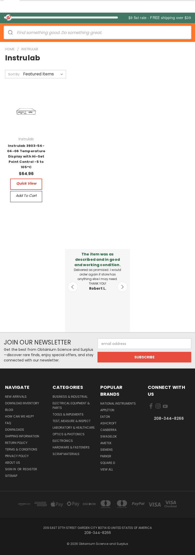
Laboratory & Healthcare (74, 427)
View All (106, 469)
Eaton (105, 416)
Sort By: (14, 74)
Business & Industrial (70, 396)
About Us (12, 462)
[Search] (10, 32)
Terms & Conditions (21, 449)
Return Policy (16, 443)
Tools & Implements (68, 414)
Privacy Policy (17, 456)
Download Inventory (22, 403)
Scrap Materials (66, 454)
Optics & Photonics (69, 434)
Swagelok (108, 436)
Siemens (106, 449)
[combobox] (104, 32)
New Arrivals (16, 396)
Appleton (107, 410)
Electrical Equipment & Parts (71, 405)
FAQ (8, 423)
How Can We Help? (19, 416)
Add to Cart (26, 195)
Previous (73, 287)
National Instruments (118, 403)
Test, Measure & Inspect (72, 421)
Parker (105, 456)
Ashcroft (108, 423)
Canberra (108, 430)
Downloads (14, 429)
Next (122, 287)
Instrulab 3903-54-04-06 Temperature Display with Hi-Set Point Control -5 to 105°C (26, 156)
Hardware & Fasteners (71, 447)
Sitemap (11, 476)
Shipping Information (22, 436)
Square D (107, 463)
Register (30, 469)
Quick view (26, 183)
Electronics (63, 441)
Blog (9, 410)
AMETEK (105, 443)
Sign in (11, 469)
